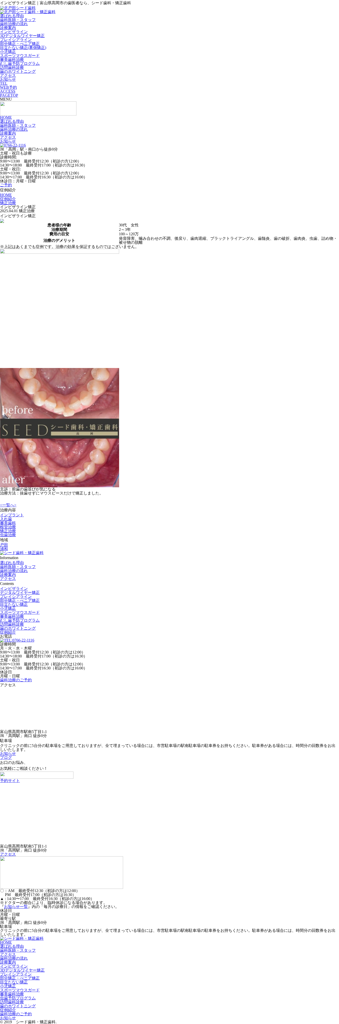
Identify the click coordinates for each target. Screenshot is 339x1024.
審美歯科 (8, 523)
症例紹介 (8, 632)
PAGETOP (9, 95)
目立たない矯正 (14, 604)
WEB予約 (8, 87)
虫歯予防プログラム (18, 998)
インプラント (12, 515)
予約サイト (10, 780)
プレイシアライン (16, 40)
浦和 (4, 549)
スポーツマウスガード (20, 55)
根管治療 (8, 527)
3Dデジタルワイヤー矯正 (22, 36)
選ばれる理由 (12, 16)
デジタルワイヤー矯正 (20, 592)
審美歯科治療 (12, 59)
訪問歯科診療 (12, 67)
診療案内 (8, 28)
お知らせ (8, 79)
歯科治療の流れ (14, 24)
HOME (6, 117)
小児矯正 (8, 51)
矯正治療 (8, 531)
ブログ (6, 757)
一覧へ (8, 505)
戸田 (4, 545)
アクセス (8, 75)
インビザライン (14, 32)
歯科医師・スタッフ (18, 20)
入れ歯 (6, 519)
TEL (3, 83)
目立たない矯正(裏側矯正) (23, 47)
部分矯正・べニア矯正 (20, 43)
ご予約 (6, 185)
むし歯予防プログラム (20, 63)
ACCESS (7, 91)
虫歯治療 (8, 535)
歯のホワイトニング (18, 71)
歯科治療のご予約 (16, 680)
